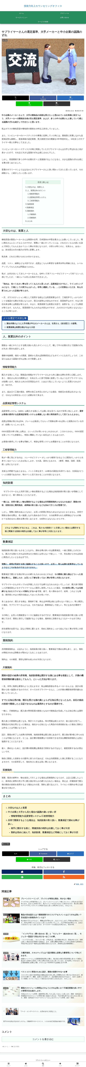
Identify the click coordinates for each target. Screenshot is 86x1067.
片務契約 (32, 214)
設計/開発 (6, 844)
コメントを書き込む (43, 1039)
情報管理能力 (34, 194)
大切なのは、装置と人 (35, 187)
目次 (40, 182)
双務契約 (32, 218)
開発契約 (30, 211)
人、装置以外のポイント (36, 190)
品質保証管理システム (37, 197)
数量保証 (30, 207)
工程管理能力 (34, 201)
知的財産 (30, 204)
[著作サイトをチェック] (22, 872)
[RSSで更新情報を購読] (63, 877)
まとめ (29, 221)
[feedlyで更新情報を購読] (22, 877)
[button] (56, 103)
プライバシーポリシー (43, 1060)
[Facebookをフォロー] (63, 872)
